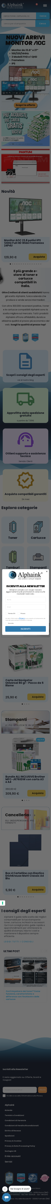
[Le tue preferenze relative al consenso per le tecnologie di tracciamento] (2, 903)
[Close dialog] (46, 571)
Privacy (22, 618)
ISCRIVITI (25, 629)
